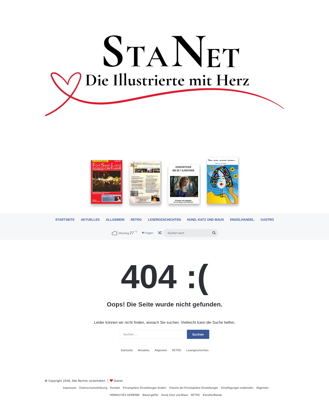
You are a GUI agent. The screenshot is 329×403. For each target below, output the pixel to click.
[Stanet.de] (164, 75)
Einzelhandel (242, 219)
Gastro (267, 219)
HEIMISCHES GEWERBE (125, 395)
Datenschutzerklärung (93, 387)
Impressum (69, 387)
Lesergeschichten (164, 219)
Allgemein (115, 219)
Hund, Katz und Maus (205, 219)
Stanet (118, 380)
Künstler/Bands (212, 395)
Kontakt (115, 387)
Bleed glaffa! (150, 395)
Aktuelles (90, 219)
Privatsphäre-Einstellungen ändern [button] (144, 387)
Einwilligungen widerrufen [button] (237, 387)
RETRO (136, 219)
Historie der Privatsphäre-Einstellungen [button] (193, 387)
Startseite (65, 219)
